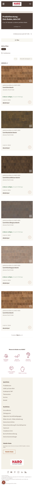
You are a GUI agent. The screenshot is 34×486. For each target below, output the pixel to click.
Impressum (6, 428)
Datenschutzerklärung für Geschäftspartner (14, 425)
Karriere (5, 397)
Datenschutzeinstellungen (10, 437)
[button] (17, 53)
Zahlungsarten (7, 413)
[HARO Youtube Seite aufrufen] (10, 472)
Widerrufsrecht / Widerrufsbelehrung (13, 419)
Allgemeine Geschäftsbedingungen (12, 416)
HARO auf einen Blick (8, 388)
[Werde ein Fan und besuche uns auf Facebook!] (7, 472)
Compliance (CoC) (8, 431)
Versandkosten (7, 410)
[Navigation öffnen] (5, 4)
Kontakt (5, 400)
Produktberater (7, 385)
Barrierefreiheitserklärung (10, 434)
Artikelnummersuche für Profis (21, 34)
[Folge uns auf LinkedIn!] (21, 472)
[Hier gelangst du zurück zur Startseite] (17, 4)
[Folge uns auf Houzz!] (24, 472)
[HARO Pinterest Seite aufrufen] (13, 472)
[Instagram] (17, 472)
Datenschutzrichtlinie (8, 422)
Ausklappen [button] (16, 26)
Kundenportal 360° (8, 391)
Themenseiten (7, 394)
